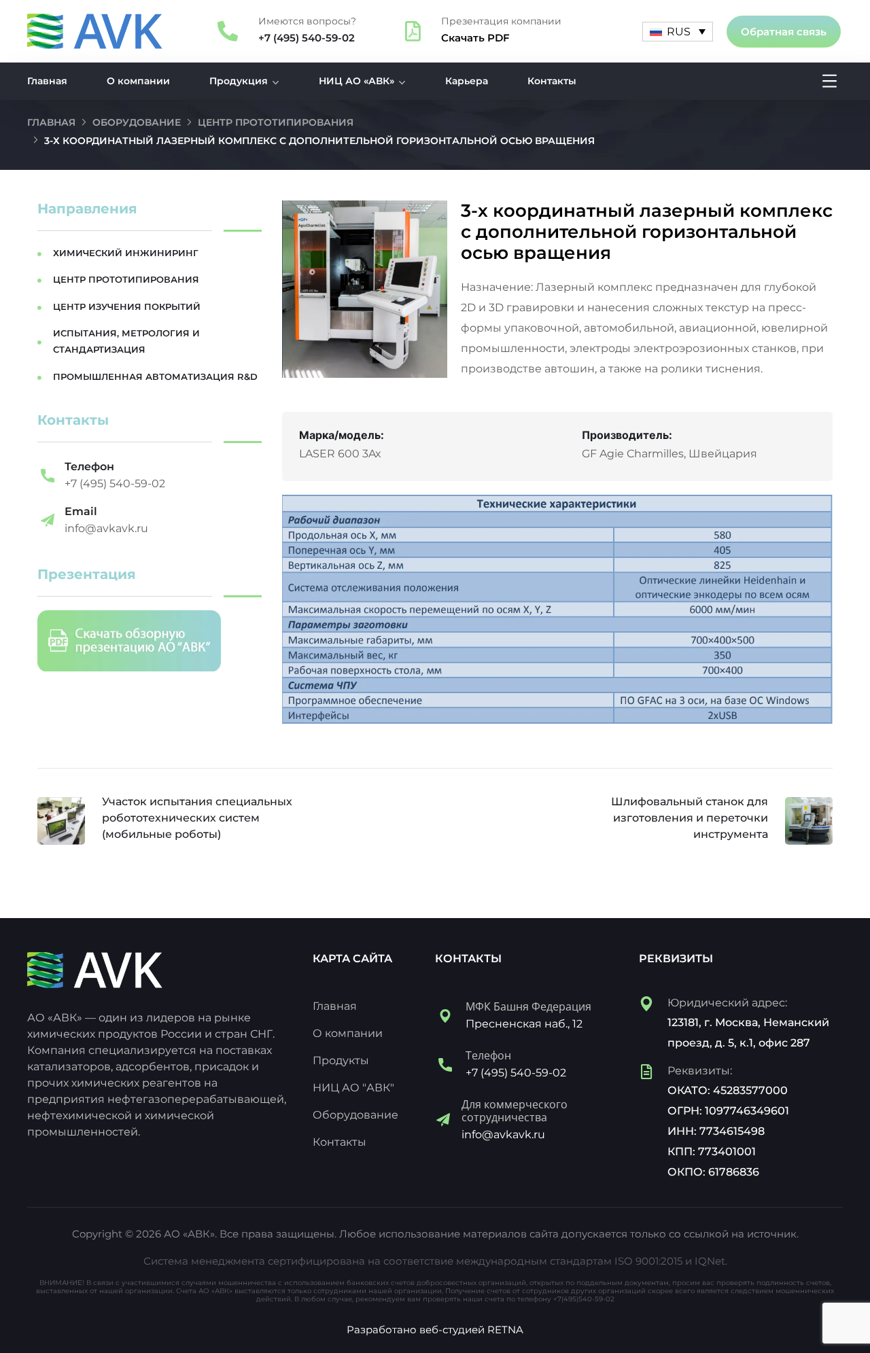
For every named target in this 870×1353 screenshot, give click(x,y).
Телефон (89, 466)
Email (81, 511)
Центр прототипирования (275, 122)
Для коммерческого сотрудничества (515, 1111)
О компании (138, 81)
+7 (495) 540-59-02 (306, 37)
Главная (47, 81)
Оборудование (136, 122)
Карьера (466, 81)
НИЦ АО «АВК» (356, 81)
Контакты (551, 81)
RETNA (505, 1329)
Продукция (238, 81)
